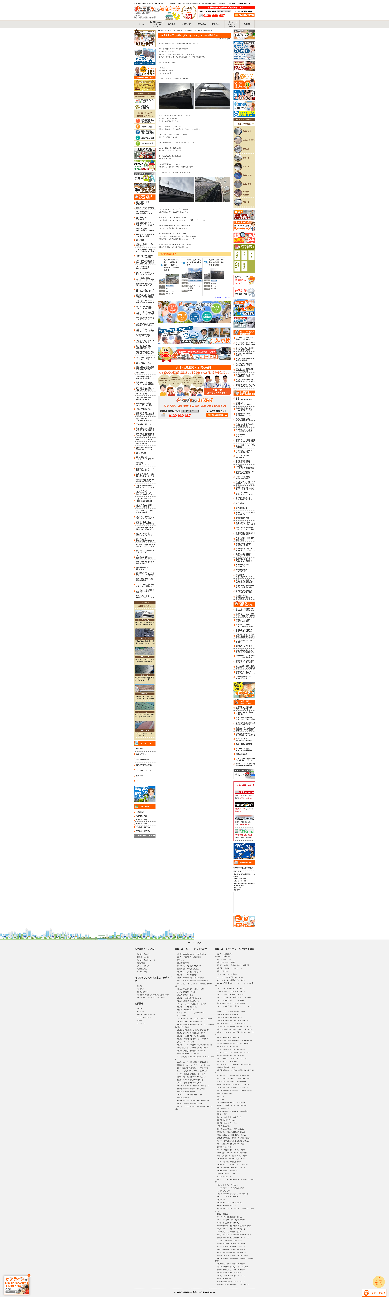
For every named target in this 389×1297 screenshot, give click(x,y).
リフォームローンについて (185, 1042)
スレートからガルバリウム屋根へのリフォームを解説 (245, 343)
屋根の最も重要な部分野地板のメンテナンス (144, 448)
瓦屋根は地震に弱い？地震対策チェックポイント (245, 549)
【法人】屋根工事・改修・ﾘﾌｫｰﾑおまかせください (245, 759)
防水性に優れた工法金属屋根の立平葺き (143, 347)
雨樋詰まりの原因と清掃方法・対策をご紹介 (191, 1089)
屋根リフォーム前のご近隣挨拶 (187, 975)
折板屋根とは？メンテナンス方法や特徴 (245, 467)
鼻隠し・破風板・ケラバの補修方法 (145, 245)
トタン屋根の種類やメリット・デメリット (244, 462)
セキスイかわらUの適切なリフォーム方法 (230, 977)
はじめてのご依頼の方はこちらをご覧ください (192, 954)
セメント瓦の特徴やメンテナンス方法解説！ (145, 307)
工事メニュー (217, 24)
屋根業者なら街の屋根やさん (146, 1014)
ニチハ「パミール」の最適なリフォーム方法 (231, 980)
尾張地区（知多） (142, 823)
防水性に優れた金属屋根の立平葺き (228, 1223)
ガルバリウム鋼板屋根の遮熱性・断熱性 (245, 359)
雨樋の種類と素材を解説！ (185, 1098)
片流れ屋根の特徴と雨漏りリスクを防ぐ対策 (145, 377)
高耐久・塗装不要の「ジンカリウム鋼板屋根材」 (232, 1153)
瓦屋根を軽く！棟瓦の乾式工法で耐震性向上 (231, 1132)
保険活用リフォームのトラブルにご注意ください (245, 672)
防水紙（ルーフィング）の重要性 (227, 1197)
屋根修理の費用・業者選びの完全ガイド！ (145, 212)
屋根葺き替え (248, 131)
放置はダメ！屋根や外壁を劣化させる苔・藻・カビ (233, 1238)
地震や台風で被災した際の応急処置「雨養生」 (145, 352)
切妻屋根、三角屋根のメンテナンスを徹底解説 (145, 383)
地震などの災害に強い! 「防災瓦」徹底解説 (244, 554)
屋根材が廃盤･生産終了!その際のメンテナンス (145, 480)
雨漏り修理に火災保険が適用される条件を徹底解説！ (234, 1284)
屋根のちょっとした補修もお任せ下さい (189, 972)
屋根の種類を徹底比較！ (241, 435)
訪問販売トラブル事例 (244, 646)
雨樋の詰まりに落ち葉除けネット (187, 1092)
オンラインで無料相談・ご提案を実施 (189, 957)
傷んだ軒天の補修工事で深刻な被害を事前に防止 (145, 262)
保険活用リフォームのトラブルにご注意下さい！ (232, 1229)
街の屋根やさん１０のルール (146, 960)
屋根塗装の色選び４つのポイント (242, 565)
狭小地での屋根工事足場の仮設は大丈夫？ (244, 498)
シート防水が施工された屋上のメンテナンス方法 (145, 279)
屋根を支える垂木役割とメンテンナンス (144, 534)
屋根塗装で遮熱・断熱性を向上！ (227, 1123)
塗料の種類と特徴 (244, 785)
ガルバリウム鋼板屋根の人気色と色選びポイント (232, 1020)
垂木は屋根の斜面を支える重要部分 (188, 1054)
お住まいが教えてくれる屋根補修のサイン (245, 425)
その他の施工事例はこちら (222, 297)
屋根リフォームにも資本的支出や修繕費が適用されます (194, 1045)
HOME (160, 30)
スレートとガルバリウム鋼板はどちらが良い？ (245, 338)
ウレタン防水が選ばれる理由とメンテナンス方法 (145, 273)
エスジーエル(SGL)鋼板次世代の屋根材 (145, 511)
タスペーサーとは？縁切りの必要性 (143, 267)
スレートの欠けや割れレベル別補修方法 (244, 451)
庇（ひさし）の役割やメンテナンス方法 (145, 551)
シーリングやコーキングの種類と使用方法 (145, 341)
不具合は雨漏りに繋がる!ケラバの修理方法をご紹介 (233, 1078)
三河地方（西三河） (143, 827)
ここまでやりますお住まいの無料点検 (232, 24)
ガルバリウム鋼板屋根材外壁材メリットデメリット (245, 380)
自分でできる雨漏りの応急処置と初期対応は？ (245, 581)
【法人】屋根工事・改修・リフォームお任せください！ (194, 1019)
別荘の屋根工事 (241, 754)
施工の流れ (201, 24)
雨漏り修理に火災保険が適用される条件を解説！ (245, 586)
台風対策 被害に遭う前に (185, 995)
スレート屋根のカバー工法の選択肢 (245, 446)
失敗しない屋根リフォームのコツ (244, 404)
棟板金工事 (247, 184)
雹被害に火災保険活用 (224, 1278)
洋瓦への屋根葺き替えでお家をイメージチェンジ (145, 486)
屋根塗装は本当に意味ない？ (142, 218)
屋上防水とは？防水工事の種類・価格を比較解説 (145, 296)
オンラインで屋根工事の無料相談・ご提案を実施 (245, 609)
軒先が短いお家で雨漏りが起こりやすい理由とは (145, 429)
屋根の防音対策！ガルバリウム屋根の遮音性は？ (245, 385)
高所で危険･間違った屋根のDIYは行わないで (231, 1159)
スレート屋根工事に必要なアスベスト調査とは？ (145, 585)
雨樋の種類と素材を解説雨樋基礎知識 (145, 579)
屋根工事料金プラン (183, 963)
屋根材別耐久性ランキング (142, 463)
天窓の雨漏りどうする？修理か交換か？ (145, 562)
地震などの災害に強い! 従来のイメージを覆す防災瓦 (233, 1138)
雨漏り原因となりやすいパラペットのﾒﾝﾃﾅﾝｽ (145, 284)
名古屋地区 (140, 812)
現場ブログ (168, 30)
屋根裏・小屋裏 (142, 394)
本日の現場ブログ (142, 992)
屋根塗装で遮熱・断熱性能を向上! (244, 576)
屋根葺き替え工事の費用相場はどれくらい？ (245, 414)
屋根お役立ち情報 (242, 518)
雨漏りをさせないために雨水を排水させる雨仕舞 (145, 414)
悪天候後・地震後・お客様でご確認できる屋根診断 (233, 965)
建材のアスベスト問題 (144, 439)
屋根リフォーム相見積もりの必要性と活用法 (191, 1036)
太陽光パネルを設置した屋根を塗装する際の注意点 (193, 1100)
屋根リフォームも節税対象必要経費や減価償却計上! (245, 764)
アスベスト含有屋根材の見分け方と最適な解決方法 (233, 1141)
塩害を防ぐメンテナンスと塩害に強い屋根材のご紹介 (234, 1235)
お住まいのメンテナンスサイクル (227, 1185)
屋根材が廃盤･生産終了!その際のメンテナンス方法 (233, 1084)
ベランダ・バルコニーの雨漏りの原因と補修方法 (145, 301)
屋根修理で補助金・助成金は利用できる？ (244, 597)
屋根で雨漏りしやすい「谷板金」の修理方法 (144, 419)
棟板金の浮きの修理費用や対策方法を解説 (145, 235)
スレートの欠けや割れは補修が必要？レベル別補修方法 (234, 1040)
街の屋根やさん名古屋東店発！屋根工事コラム (152, 998)
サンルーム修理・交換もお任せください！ (245, 713)
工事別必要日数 (241, 508)
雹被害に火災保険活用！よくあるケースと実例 (245, 591)
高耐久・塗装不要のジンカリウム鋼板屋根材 (145, 523)
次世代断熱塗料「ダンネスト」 (241, 570)
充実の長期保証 (142, 969)
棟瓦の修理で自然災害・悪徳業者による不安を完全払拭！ (235, 1090)
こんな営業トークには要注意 (244, 641)
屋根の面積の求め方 (143, 363)
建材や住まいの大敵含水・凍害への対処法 (144, 404)
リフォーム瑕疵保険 (143, 966)
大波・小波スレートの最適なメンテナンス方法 (145, 330)
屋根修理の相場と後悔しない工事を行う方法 (244, 409)
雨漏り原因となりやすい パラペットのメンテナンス (193, 1065)
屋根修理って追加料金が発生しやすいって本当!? (245, 661)
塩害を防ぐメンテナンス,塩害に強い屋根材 (145, 469)
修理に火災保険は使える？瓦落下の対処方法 (245, 533)
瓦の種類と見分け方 (143, 424)
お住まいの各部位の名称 (145, 208)
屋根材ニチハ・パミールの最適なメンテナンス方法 (245, 483)
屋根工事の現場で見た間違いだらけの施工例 (244, 560)
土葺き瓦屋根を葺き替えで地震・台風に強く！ (145, 318)
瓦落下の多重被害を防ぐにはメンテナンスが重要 (245, 528)
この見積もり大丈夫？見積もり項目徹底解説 (244, 630)
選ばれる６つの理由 (143, 957)
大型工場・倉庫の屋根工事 (185, 1010)
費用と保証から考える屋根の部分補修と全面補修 (192, 1048)
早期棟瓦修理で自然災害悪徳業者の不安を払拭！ (145, 324)
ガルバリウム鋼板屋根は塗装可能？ (245, 354)
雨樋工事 (246, 158)
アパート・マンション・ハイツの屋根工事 (190, 1013)
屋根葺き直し (248, 175)
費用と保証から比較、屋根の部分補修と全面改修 (245, 419)
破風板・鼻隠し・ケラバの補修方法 (228, 1061)
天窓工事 (246, 202)
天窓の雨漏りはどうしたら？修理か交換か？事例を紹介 (234, 1064)
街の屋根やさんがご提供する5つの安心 (156, 24)
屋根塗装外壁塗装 (246, 193)
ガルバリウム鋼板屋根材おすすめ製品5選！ (245, 370)
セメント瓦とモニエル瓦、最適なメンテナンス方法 (233, 1052)
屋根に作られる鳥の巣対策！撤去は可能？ (190, 1095)
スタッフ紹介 (141, 754)
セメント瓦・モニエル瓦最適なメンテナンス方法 (145, 313)
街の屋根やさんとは (143, 954)
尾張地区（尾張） (142, 816)
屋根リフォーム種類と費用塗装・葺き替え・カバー (245, 440)
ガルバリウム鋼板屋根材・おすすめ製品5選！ (231, 1000)
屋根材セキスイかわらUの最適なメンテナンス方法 (245, 488)
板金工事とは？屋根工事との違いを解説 (145, 229)
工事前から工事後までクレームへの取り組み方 (245, 625)
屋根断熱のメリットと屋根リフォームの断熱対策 (145, 574)
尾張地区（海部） (142, 820)
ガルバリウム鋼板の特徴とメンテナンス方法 (145, 517)
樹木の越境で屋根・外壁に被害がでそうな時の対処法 (245, 667)
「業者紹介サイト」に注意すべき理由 (244, 677)
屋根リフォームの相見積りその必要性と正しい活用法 (245, 615)
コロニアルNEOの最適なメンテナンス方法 (245, 493)
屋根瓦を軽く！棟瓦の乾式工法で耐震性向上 (244, 544)
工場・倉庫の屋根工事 (244, 744)
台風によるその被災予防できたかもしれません (245, 523)
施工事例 (171, 24)
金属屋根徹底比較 (222, 1214)
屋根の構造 (140, 240)
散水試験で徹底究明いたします (187, 992)
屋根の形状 (140, 373)
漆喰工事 (246, 149)
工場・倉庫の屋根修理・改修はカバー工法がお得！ (245, 718)
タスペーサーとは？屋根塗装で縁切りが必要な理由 (233, 1075)
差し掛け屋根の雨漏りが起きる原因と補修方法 (145, 389)
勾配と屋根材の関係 (143, 409)
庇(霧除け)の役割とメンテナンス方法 (143, 335)
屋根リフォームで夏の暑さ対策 (187, 1007)
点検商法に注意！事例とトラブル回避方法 (190, 978)
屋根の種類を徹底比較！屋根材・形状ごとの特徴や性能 (234, 1029)
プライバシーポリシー (144, 770)
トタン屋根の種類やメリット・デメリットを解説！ (233, 1043)
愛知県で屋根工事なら (144, 765)
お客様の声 (186, 24)
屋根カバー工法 (249, 140)
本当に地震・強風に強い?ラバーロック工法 (145, 358)
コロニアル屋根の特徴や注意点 (242, 456)
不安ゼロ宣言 (141, 963)
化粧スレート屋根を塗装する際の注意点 (243, 477)
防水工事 (246, 167)
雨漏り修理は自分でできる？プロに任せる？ (145, 224)
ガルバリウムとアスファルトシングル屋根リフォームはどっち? (145, 492)
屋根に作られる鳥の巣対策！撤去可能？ (245, 739)
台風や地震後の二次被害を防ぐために (245, 539)
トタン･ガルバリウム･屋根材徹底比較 (144, 500)
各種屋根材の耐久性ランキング (227, 1205)
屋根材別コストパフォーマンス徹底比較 (145, 458)
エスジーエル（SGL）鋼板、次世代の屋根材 (231, 1220)
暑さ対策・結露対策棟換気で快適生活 (229, 1117)
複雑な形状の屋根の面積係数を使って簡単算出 (145, 368)
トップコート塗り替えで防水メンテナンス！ (145, 591)
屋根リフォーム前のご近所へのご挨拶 (243, 620)
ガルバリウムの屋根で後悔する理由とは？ (144, 506)
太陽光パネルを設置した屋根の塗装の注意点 (245, 472)
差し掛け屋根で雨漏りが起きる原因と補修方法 (232, 1252)
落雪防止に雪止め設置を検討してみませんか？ (192, 1077)
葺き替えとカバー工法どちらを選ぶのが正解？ (245, 430)
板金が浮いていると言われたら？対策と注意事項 (245, 656)
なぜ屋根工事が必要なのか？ (245, 398)
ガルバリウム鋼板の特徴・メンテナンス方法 (231, 1150)
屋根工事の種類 (244, 124)
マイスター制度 (142, 972)
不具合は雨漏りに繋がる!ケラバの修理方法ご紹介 (145, 250)
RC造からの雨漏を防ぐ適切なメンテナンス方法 (232, 1156)
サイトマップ (141, 781)
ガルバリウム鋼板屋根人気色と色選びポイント (245, 364)
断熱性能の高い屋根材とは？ (142, 568)
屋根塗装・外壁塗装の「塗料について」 (229, 968)
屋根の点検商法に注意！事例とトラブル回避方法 (245, 651)
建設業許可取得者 (142, 759)
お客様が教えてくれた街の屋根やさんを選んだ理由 (153, 995)
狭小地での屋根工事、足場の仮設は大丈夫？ (231, 991)
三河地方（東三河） (143, 831)
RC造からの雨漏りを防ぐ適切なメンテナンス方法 (145, 545)
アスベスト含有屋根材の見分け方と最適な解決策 (145, 434)
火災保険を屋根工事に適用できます (188, 1001)
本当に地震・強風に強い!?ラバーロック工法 (231, 1246)
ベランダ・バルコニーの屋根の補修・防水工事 (192, 1004)
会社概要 (247, 24)
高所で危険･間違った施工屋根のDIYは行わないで (145, 528)
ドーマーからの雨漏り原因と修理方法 (144, 557)
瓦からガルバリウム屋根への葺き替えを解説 (245, 349)
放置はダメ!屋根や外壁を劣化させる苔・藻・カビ (145, 475)
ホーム (141, 24)
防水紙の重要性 (142, 443)
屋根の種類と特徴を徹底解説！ (143, 203)
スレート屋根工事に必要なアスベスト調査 (230, 1144)
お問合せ (139, 776)
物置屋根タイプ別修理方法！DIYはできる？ (244, 708)
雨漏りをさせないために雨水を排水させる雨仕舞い (233, 1255)
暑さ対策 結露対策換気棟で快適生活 (143, 398)
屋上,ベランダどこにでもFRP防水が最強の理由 (145, 290)
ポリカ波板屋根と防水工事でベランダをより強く (245, 723)
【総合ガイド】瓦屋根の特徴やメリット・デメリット (234, 1026)
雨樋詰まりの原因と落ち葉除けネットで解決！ (245, 734)
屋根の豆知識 (141, 453)
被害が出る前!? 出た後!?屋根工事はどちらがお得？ (245, 636)
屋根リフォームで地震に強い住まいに (189, 998)
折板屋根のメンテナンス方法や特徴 (228, 1046)
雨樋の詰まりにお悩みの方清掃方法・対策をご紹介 (245, 729)
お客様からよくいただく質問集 (227, 974)
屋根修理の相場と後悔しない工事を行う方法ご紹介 (193, 1030)
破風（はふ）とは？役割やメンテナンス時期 (145, 596)
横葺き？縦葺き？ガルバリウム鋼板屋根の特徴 (245, 375)
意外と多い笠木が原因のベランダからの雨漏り (145, 256)
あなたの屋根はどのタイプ (225, 959)
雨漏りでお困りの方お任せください (188, 969)
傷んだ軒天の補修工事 (224, 1176)
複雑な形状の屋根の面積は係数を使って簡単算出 (232, 1111)
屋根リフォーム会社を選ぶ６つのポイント (245, 513)
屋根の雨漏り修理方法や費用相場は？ (145, 540)
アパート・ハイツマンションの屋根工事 (244, 749)
